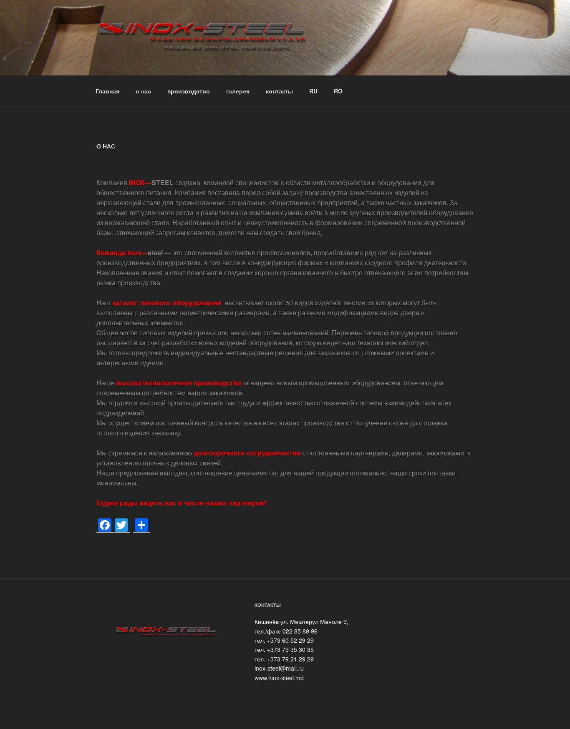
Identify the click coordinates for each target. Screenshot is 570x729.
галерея (238, 91)
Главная (107, 91)
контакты (279, 91)
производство (188, 91)
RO (338, 91)
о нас (143, 91)
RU (313, 91)
